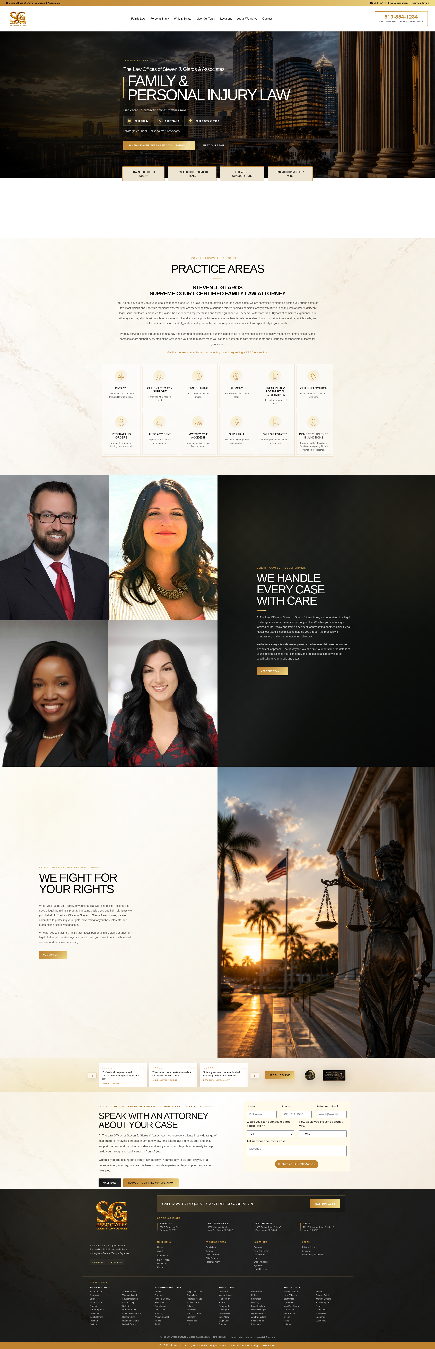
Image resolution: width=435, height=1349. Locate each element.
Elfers (318, 1306)
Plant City (159, 1313)
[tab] (143, 173)
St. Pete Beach (129, 1292)
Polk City (255, 1303)
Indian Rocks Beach (131, 1313)
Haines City (224, 1299)
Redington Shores (130, 1321)
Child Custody (212, 1255)
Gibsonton (191, 1317)
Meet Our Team (205, 18)
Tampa (158, 1292)
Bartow (222, 1303)
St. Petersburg (96, 1292)
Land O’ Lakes (260, 1269)
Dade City (288, 1303)
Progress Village (194, 1299)
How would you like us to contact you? (321, 1124)
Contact (267, 18)
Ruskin (158, 1324)
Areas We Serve (247, 18)
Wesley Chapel (261, 1262)
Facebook (97, 1262)
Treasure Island (129, 1295)
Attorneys (162, 1255)
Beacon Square (323, 1303)
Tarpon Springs (97, 1310)
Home (160, 1247)
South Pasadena (130, 1299)
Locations (226, 18)
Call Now (109, 1183)
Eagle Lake (224, 1321)
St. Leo (287, 1317)
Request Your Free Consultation (151, 1183)
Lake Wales (224, 1313)
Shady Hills (321, 1313)
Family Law (138, 18)
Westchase (192, 1321)
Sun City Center (194, 1313)
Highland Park (258, 1313)
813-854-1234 (376, 2)
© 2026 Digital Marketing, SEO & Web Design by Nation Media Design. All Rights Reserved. (217, 1345)
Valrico (158, 1321)
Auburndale (224, 1306)
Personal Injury (159, 18)
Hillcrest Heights (258, 1310)
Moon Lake (321, 1310)
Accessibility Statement (312, 1255)
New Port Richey (261, 1251)
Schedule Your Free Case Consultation (159, 145)
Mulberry (255, 1295)
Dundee (223, 1324)
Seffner (190, 1306)
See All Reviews (279, 1075)
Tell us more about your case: (266, 1141)
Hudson (319, 1292)
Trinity (286, 1321)
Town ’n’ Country (162, 1299)
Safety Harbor (96, 1317)
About (160, 1251)
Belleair (125, 1306)
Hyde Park (259, 1265)
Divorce (209, 1251)
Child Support (212, 1258)
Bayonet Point (322, 1295)
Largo (256, 1258)
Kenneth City (128, 1303)
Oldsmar (94, 1321)
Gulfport (93, 1324)
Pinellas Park (96, 1303)
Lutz (189, 1324)
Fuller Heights (257, 1321)
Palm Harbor (260, 1255)
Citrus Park (160, 1310)
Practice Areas (163, 1260)
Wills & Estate (182, 18)
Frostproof (256, 1299)
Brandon (258, 1247)
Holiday (287, 1324)
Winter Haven (225, 1295)
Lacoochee (321, 1321)
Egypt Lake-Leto (194, 1292)
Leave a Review (420, 2)
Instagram (116, 1262)
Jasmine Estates (323, 1299)
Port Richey (289, 1310)
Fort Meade (256, 1292)
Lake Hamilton (258, 1306)
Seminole (94, 1313)
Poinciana (256, 1324)
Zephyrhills (289, 1299)
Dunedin (94, 1306)
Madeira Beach (129, 1310)
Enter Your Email (327, 1106)
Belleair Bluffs (128, 1317)
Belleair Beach (129, 1324)
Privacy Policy (308, 1247)
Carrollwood (160, 1306)
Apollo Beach (193, 1295)
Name (251, 1106)
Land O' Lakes (290, 1295)
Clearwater (95, 1295)
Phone (286, 1106)
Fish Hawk (191, 1310)
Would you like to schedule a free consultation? (269, 1124)
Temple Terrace (194, 1303)
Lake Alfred (224, 1317)
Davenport (224, 1310)
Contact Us (52, 955)
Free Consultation (398, 2)
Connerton (321, 1317)
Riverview (159, 1303)
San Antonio (289, 1313)
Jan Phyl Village (258, 1317)
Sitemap (306, 1251)
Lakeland (223, 1292)
